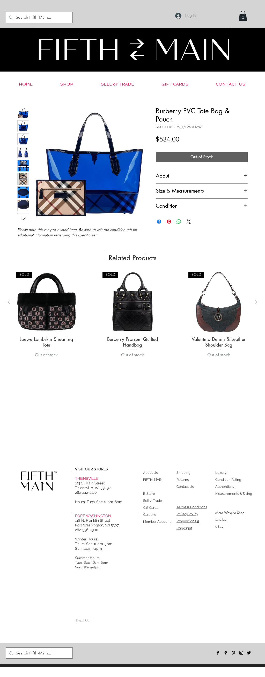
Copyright (184, 528)
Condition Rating (228, 480)
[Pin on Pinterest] (169, 221)
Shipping (183, 473)
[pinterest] (233, 652)
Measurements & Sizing (233, 494)
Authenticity (224, 487)
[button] (243, 16)
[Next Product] (256, 302)
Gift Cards (150, 508)
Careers (149, 515)
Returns (182, 480)
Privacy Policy (187, 514)
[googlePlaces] (225, 652)
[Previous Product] (9, 302)
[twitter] (249, 652)
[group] (132, 316)
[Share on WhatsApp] (179, 221)
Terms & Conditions (191, 507)
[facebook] (217, 652)
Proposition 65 (187, 521)
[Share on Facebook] (159, 221)
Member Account (157, 522)
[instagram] (241, 652)
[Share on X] (189, 221)
